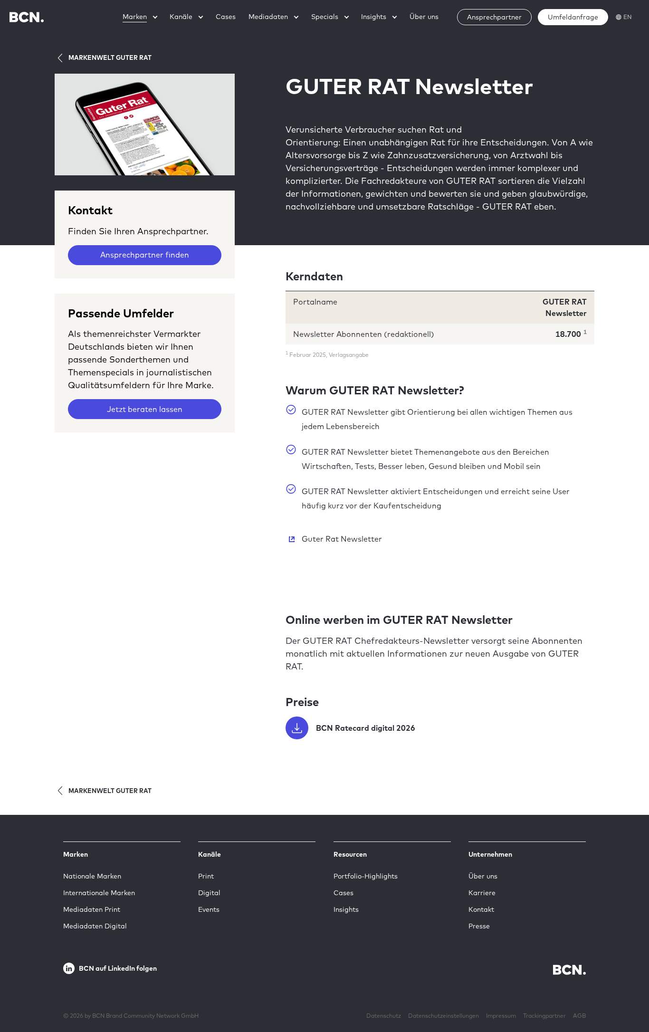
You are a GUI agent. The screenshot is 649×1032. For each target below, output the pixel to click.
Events (209, 909)
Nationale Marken (92, 876)
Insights (346, 909)
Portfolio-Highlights (366, 876)
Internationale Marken (99, 893)
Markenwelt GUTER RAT (110, 57)
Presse (479, 926)
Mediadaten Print (91, 909)
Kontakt (481, 909)
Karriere (482, 893)
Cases (343, 893)
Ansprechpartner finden (144, 254)
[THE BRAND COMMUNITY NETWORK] (27, 17)
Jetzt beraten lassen (144, 409)
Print (206, 876)
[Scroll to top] (626, 995)
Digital (209, 893)
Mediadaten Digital (95, 926)
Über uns (482, 876)
